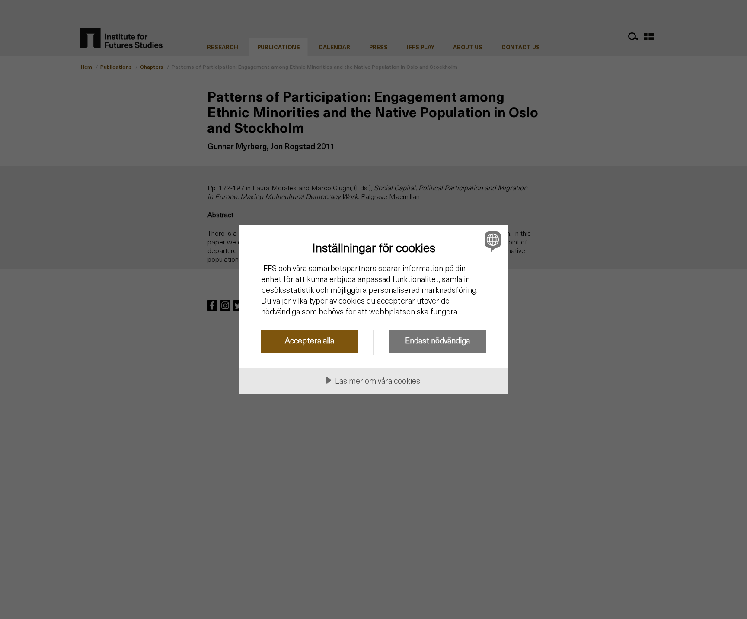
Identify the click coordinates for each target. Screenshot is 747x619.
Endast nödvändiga (437, 340)
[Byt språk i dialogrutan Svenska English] (491, 241)
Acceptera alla (309, 340)
